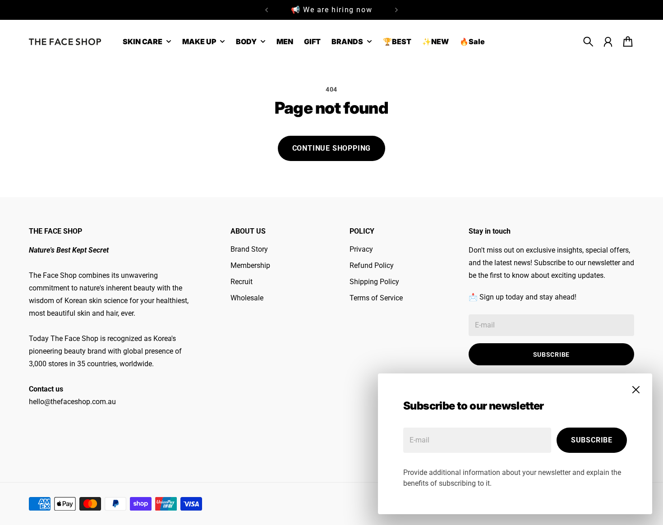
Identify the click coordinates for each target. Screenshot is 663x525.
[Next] (396, 10)
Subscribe (591, 440)
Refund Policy (372, 265)
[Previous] (266, 10)
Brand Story (249, 249)
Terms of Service (376, 298)
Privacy (361, 249)
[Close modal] (636, 390)
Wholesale (246, 298)
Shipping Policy (374, 281)
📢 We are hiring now (331, 9)
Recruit (241, 281)
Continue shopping (331, 148)
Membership (250, 265)
